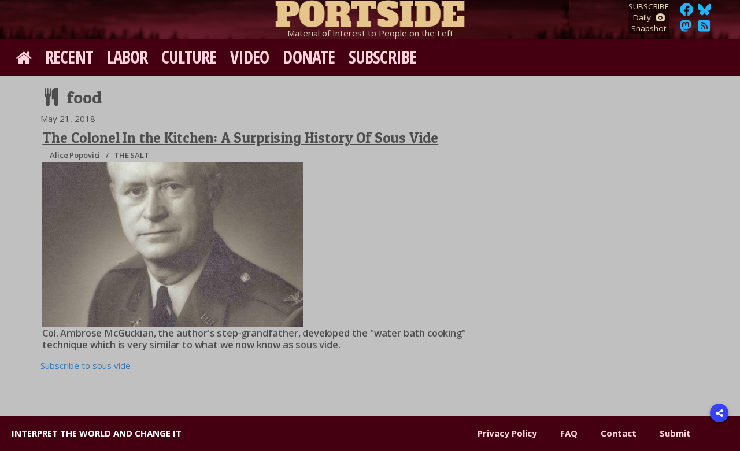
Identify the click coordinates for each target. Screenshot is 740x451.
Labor (127, 57)
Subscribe (382, 57)
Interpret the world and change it (97, 433)
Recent (69, 57)
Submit (675, 433)
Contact (619, 433)
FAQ (569, 433)
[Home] (370, 11)
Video (249, 57)
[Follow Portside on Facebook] (686, 13)
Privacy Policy (507, 433)
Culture (188, 57)
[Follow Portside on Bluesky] (705, 13)
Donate (309, 57)
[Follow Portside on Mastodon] (686, 29)
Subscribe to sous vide (85, 365)
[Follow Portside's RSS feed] (704, 29)
